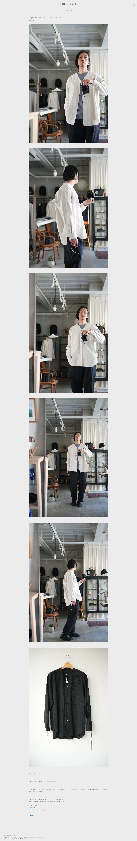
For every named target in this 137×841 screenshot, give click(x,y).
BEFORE (31, 821)
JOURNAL (68, 821)
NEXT (106, 821)
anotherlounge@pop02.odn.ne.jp (36, 837)
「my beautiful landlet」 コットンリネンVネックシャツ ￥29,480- (46, 799)
